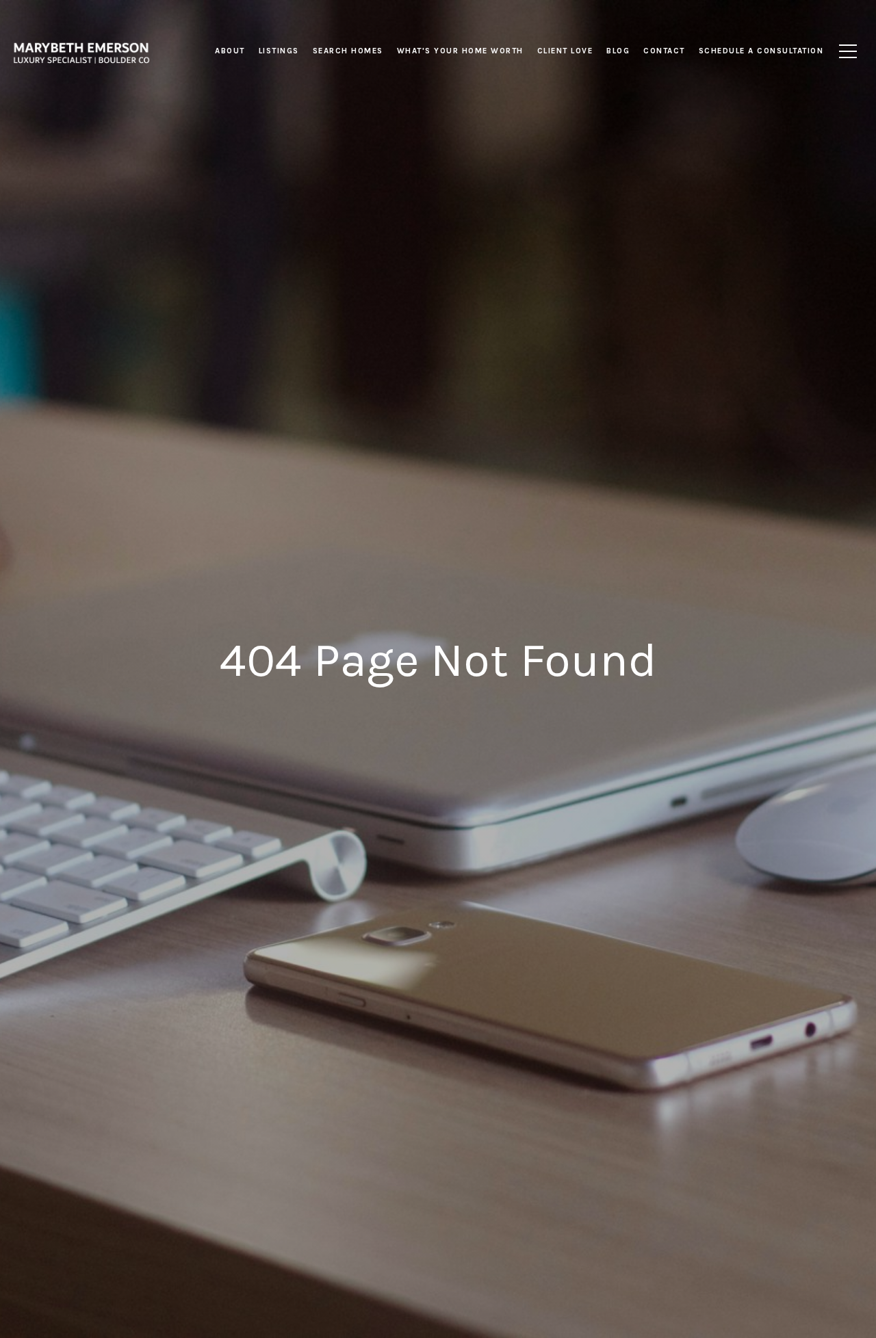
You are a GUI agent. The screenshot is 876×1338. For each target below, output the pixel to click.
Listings (279, 50)
